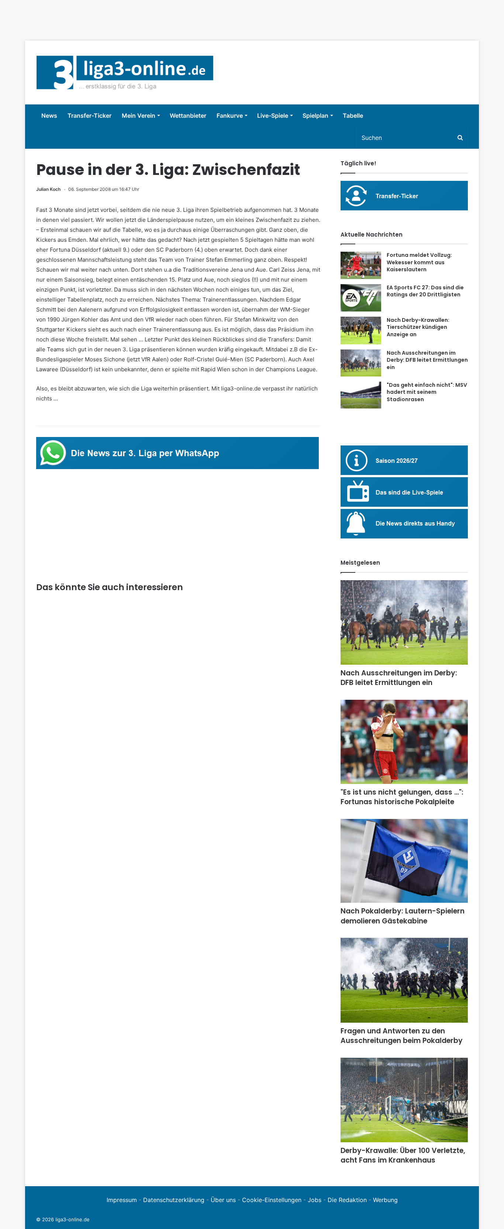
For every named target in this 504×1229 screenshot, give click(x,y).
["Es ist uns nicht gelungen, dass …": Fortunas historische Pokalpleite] (404, 742)
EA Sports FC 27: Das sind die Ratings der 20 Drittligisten (425, 291)
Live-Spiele (272, 115)
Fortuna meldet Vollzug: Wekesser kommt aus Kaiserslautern (419, 262)
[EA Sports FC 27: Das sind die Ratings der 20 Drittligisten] (361, 297)
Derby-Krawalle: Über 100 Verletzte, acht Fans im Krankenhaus (403, 1156)
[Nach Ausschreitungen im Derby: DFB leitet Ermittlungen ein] (361, 363)
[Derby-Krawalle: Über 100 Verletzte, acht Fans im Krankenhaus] (404, 1100)
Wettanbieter (188, 115)
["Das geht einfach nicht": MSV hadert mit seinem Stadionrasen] (361, 395)
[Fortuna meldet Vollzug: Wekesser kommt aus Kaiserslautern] (361, 265)
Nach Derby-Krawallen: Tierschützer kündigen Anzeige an (418, 327)
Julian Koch (48, 189)
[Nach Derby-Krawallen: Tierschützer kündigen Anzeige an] (361, 330)
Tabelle (353, 115)
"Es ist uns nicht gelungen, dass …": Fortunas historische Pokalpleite (402, 797)
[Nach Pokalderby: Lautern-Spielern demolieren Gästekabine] (404, 861)
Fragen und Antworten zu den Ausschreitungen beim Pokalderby (402, 1036)
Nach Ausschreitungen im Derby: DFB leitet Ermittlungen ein (427, 360)
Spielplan (315, 115)
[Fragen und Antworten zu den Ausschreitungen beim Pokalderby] (404, 980)
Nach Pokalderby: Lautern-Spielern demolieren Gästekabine (403, 916)
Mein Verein (138, 115)
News (49, 115)
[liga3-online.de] (125, 72)
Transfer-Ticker (89, 115)
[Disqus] (178, 984)
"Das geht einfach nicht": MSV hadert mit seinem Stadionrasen (427, 392)
